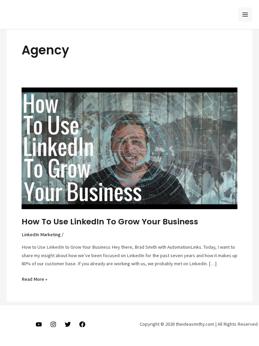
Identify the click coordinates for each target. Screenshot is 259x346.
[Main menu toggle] (245, 14)
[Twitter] (68, 324)
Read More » (34, 279)
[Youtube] (39, 324)
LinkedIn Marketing (41, 234)
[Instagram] (53, 324)
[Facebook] (82, 324)
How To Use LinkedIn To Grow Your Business (110, 221)
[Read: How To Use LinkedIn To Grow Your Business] (129, 148)
